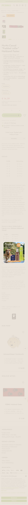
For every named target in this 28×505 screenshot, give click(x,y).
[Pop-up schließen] (23, 244)
